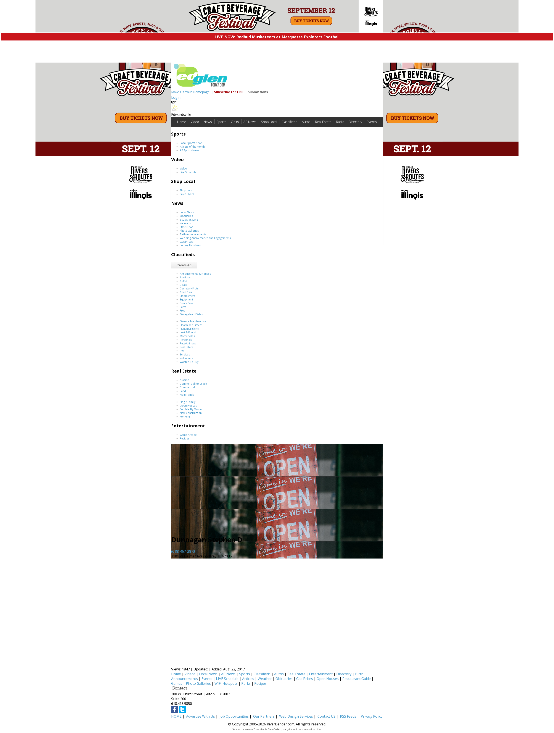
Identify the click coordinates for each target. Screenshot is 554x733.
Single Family (187, 402)
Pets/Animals (188, 343)
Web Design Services (296, 716)
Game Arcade (188, 435)
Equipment (186, 299)
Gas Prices (186, 242)
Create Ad (184, 265)
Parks (246, 683)
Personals (186, 340)
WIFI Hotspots (226, 683)
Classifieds (289, 121)
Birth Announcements (193, 234)
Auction (184, 380)
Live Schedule (188, 172)
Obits (235, 121)
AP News (249, 121)
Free (182, 310)
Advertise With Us (200, 716)
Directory (355, 121)
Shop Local (269, 121)
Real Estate (323, 121)
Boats (183, 285)
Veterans (185, 223)
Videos (190, 674)
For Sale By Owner (191, 409)
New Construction (191, 413)
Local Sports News (191, 143)
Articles (248, 678)
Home (181, 121)
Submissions (258, 92)
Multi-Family (187, 395)
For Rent (185, 416)
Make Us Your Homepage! (190, 92)
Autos (306, 121)
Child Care (186, 292)
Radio (340, 121)
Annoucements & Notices (195, 274)
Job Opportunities (234, 716)
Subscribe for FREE (229, 92)
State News (186, 227)
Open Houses (188, 405)
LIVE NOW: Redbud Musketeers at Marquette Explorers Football (277, 36)
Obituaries (186, 216)
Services (185, 354)
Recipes (184, 438)
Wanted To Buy (189, 362)
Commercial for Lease (193, 384)
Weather (265, 678)
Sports (221, 121)
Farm (183, 307)
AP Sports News (189, 150)
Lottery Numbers (190, 245)
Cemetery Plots (189, 288)
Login (175, 97)
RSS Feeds (348, 716)
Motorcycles (187, 336)
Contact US (326, 716)
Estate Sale (186, 303)
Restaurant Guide (356, 678)
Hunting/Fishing (189, 329)
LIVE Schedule (227, 678)
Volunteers (186, 358)
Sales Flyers (187, 194)
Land (183, 391)
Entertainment (321, 674)
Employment (187, 296)
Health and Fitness (191, 325)
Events (372, 121)
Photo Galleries (189, 230)
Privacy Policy (371, 716)
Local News (187, 212)
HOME (176, 716)
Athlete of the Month (192, 147)
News (208, 121)
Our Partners (264, 716)
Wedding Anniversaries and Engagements (205, 238)
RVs (182, 351)
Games (176, 683)
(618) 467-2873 (183, 551)
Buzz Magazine (189, 219)
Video (195, 121)
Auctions (185, 277)
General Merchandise (193, 321)
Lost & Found (188, 332)
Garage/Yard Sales (191, 314)
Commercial (187, 387)
